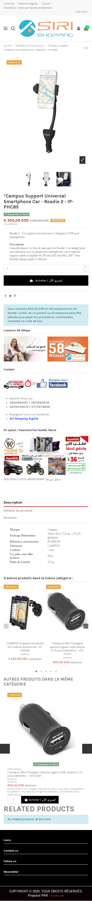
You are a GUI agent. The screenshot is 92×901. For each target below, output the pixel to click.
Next (85, 626)
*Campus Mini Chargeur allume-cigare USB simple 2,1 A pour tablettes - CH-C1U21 (67, 649)
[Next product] (87, 48)
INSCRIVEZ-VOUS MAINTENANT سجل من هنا (32, 479)
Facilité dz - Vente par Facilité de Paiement (28, 7)
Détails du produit (18, 510)
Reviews (10, 518)
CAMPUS (25, 654)
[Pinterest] (15, 296)
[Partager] (5, 296)
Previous (6, 626)
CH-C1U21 (12, 781)
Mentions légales (28, 3)
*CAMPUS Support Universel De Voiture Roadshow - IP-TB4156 (25, 647)
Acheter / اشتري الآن (49, 280)
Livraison (9, 3)
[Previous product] (85, 48)
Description (13, 502)
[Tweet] (10, 296)
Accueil (46, 3)
